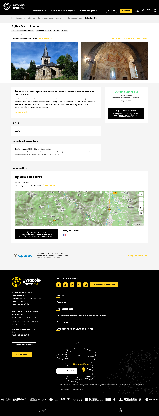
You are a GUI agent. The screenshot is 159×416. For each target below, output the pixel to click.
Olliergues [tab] (21, 321)
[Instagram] (79, 284)
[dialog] (104, 284)
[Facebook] (58, 284)
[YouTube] (85, 284)
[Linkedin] (72, 284)
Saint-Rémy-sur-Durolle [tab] (20, 325)
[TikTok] (65, 284)
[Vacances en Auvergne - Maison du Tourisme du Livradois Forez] (14, 6)
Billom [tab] (21, 317)
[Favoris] (149, 11)
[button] (38, 11)
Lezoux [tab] (14, 321)
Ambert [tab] (14, 317)
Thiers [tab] (35, 317)
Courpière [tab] (28, 317)
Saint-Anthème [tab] (32, 321)
